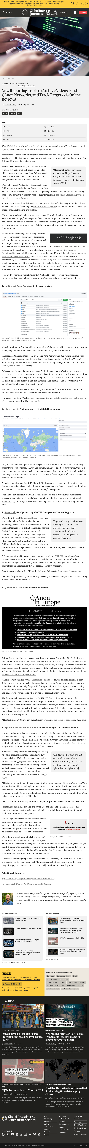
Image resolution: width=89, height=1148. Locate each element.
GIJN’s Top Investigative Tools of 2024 (22, 1090)
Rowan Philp (10, 104)
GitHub (32, 210)
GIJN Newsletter (80, 1128)
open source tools (69, 985)
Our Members (64, 1124)
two (19, 240)
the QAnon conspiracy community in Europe (44, 664)
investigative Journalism (56, 982)
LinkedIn (50, 131)
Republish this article (12, 984)
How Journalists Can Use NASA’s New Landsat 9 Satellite (26, 884)
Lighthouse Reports (41, 680)
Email (75, 976)
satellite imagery (53, 989)
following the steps (64, 398)
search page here (37, 537)
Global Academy (80, 1125)
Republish (51, 139)
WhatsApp (10, 135)
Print (8, 131)
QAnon (80, 985)
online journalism (53, 985)
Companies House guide (69, 571)
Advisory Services (80, 1134)
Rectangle (83, 1145)
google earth (52, 979)
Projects (77, 1131)
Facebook (51, 127)
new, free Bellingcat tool (34, 166)
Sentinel (22, 498)
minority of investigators (44, 206)
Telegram (50, 135)
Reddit (8, 139)
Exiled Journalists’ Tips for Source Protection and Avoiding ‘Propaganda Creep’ (22, 1036)
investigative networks (76, 982)
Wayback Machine (13, 365)
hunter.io (25, 840)
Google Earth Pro (43, 494)
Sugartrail (41, 534)
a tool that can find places (61, 250)
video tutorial (34, 401)
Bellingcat (59, 154)
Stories (5, 83)
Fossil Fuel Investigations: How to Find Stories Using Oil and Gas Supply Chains (66, 1091)
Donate (83, 12)
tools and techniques (70, 989)
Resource (77, 1122)
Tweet (8, 127)
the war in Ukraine (64, 195)
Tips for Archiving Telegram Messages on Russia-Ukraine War (28, 878)
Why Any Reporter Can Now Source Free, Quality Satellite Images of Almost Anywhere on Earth (64, 1036)
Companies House (28, 518)
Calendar (62, 1133)
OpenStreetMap (9, 253)
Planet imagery (8, 501)
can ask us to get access (64, 720)
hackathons (27, 240)
